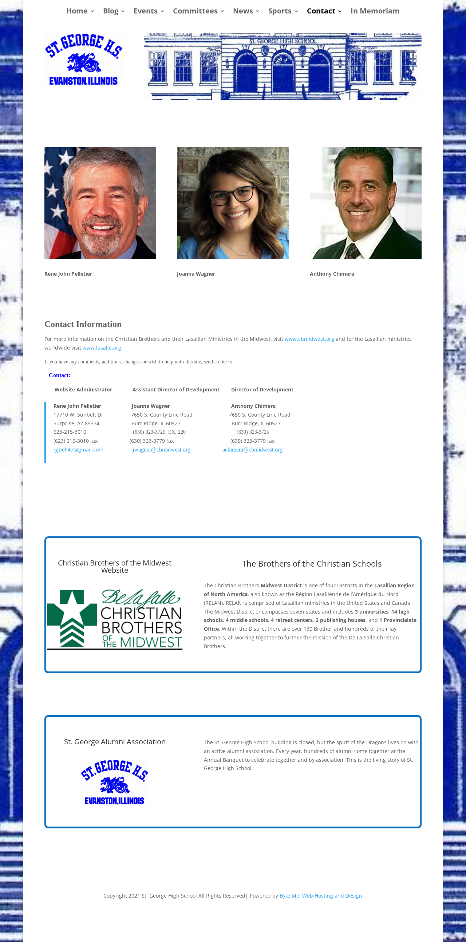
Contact (321, 12)
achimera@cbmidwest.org (252, 449)
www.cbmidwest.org (309, 338)
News (243, 12)
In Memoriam (375, 12)
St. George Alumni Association (115, 741)
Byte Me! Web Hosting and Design (321, 895)
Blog (110, 12)
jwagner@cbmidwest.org (161, 449)
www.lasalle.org (102, 347)
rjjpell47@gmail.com (78, 449)
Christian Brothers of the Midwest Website (114, 566)
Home (77, 12)
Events (146, 12)
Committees (195, 12)
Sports (280, 12)
